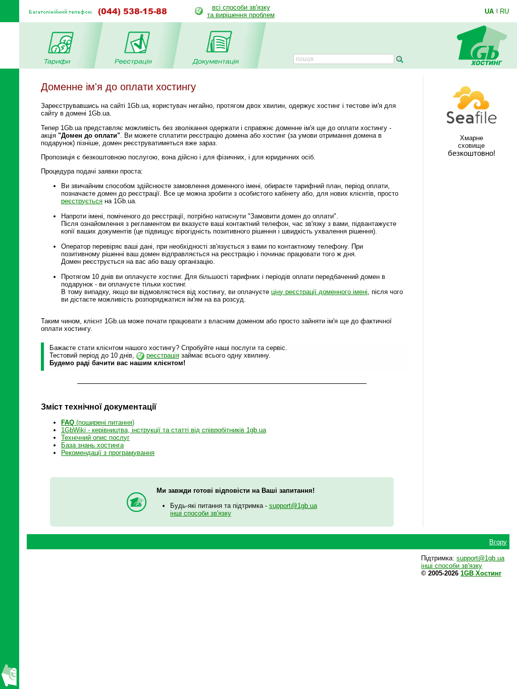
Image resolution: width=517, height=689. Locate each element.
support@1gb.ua (293, 505)
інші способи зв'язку (200, 513)
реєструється (81, 201)
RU (504, 11)
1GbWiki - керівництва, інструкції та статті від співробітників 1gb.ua (163, 430)
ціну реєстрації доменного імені (319, 292)
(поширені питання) (97, 422)
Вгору (498, 542)
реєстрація (162, 355)
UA (489, 11)
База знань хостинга (92, 445)
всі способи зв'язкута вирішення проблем (241, 11)
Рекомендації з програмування (107, 452)
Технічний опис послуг (95, 437)
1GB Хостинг (480, 573)
